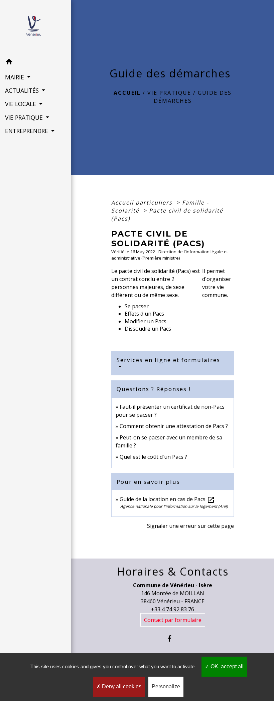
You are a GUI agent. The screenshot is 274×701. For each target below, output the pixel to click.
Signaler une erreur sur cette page (190, 526)
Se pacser (137, 306)
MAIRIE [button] (15, 77)
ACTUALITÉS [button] (22, 90)
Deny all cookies (121, 686)
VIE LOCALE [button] (21, 104)
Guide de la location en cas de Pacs (167, 499)
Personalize (166, 686)
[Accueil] (35, 27)
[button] (35, 62)
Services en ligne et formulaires (168, 360)
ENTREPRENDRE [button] (27, 131)
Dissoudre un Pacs (148, 328)
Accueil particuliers (142, 202)
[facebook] (172, 638)
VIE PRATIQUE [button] (24, 117)
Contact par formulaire (172, 620)
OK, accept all (226, 666)
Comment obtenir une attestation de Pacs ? (174, 426)
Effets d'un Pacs (144, 313)
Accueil (127, 92)
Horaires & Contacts (173, 571)
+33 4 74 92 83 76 (172, 609)
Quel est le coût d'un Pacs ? (153, 456)
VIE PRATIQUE (169, 92)
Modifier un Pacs (145, 321)
